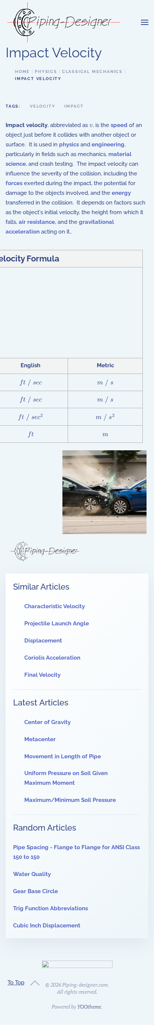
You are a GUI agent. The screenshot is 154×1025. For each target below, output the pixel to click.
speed (119, 125)
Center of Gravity (47, 722)
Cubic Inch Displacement (46, 925)
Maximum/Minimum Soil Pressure (70, 800)
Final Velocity (42, 675)
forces (14, 183)
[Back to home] (63, 22)
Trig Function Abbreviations (50, 908)
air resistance (37, 222)
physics (69, 144)
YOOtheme (89, 1006)
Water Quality (32, 874)
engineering (108, 144)
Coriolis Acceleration (52, 657)
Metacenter (40, 739)
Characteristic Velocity (54, 606)
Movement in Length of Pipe (62, 756)
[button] (144, 22)
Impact (74, 106)
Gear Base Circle (35, 891)
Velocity (42, 106)
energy (121, 193)
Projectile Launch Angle (56, 623)
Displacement (43, 640)
